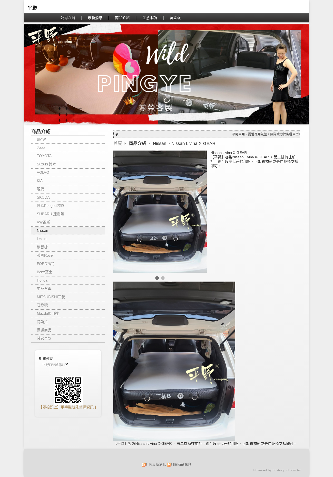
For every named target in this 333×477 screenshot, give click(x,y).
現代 (40, 189)
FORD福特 (46, 264)
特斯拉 (42, 322)
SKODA (43, 197)
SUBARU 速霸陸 (50, 214)
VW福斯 (43, 222)
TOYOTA (44, 156)
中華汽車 (44, 288)
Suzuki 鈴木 (46, 164)
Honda (42, 280)
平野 (32, 7)
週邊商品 (44, 330)
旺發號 (42, 305)
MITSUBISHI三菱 (51, 297)
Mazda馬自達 (48, 313)
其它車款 (44, 338)
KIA (40, 181)
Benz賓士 (44, 272)
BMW (41, 139)
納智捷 (42, 247)
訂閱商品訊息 (181, 464)
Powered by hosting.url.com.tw (277, 470)
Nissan (42, 230)
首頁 (117, 143)
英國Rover (45, 255)
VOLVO (43, 172)
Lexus (42, 239)
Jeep (41, 147)
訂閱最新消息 (156, 464)
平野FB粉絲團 (53, 365)
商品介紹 (138, 143)
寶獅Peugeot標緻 (51, 205)
